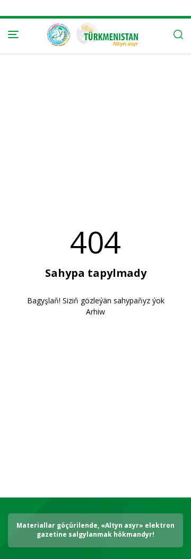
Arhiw (95, 312)
